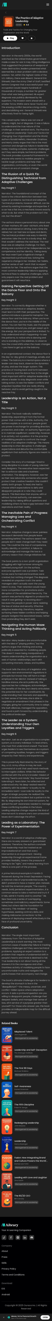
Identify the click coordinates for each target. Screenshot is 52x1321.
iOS (3, 1288)
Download (7, 1283)
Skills (4, 1262)
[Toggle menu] (47, 4)
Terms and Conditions (13, 1274)
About (5, 1251)
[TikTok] (4, 1237)
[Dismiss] (3, 1317)
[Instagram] (17, 1237)
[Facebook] (11, 1237)
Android (6, 1294)
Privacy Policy (9, 1268)
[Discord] (31, 1237)
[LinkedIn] (24, 1237)
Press (4, 1257)
